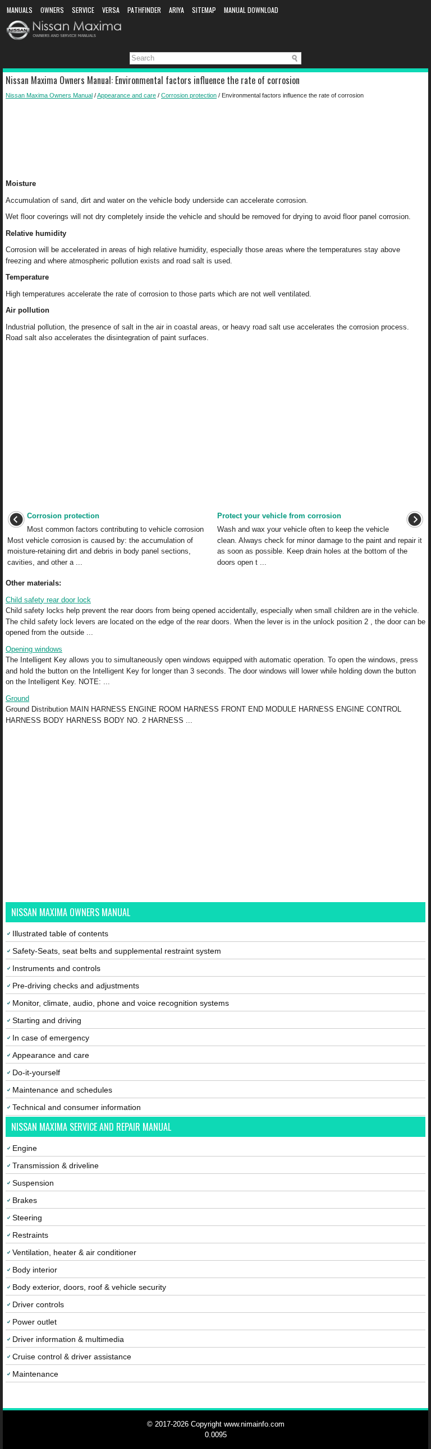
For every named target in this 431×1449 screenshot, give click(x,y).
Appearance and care (126, 95)
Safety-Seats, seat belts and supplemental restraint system (116, 950)
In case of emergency (50, 1037)
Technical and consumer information (76, 1107)
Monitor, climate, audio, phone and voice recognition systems (120, 1002)
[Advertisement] (215, 139)
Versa (111, 10)
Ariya (176, 10)
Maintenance (35, 1373)
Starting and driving (46, 1020)
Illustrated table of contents (60, 933)
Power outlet (34, 1321)
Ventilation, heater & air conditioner (74, 1252)
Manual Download (251, 10)
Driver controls (38, 1304)
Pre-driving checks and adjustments (75, 985)
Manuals (20, 10)
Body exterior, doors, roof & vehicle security (89, 1287)
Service (83, 10)
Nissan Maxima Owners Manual (49, 95)
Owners (52, 10)
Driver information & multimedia (68, 1339)
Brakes (24, 1200)
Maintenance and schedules (62, 1089)
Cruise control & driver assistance (71, 1356)
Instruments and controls (56, 968)
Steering (27, 1217)
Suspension (33, 1182)
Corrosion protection (189, 95)
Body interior (34, 1269)
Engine (24, 1148)
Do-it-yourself (36, 1072)
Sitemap (204, 10)
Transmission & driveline (55, 1165)
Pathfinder (144, 10)
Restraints (30, 1234)
